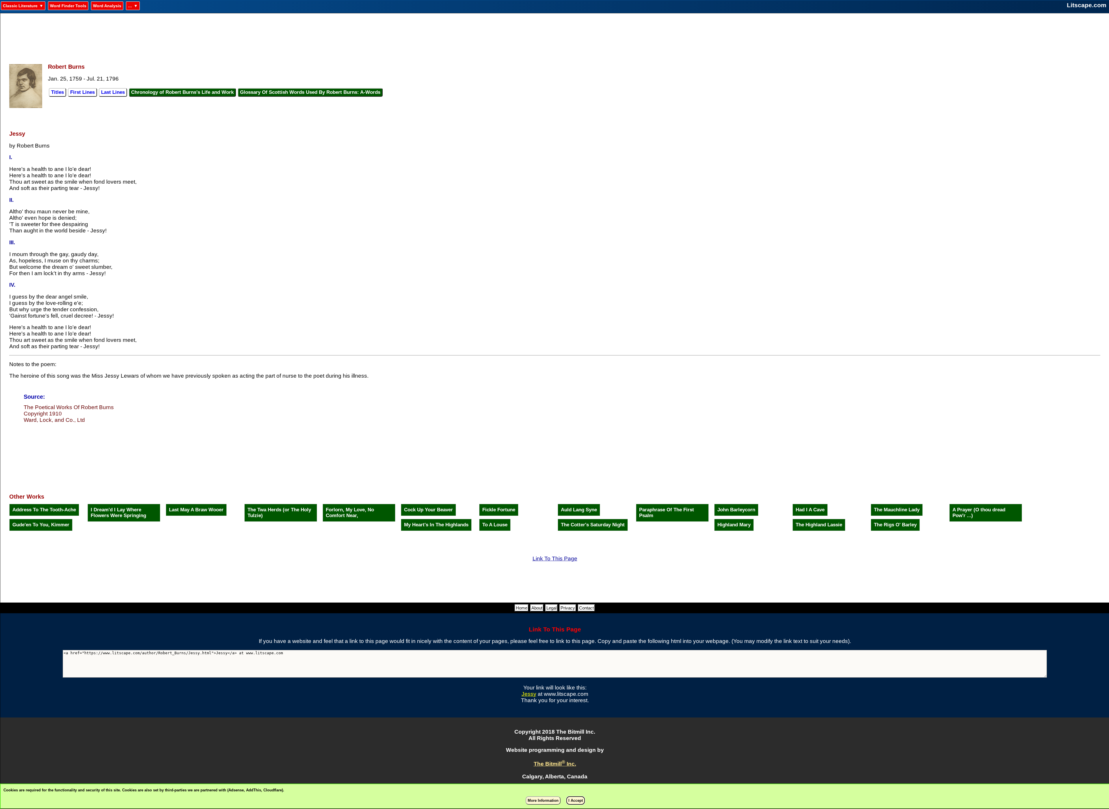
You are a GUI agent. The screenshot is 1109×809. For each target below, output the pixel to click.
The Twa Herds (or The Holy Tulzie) (279, 512)
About (536, 607)
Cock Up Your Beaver (428, 509)
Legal (551, 607)
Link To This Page (555, 559)
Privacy (568, 607)
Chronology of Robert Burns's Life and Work (182, 92)
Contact (586, 607)
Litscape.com (1086, 5)
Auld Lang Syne (579, 509)
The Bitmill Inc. (555, 764)
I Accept (575, 800)
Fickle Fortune (498, 509)
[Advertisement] (555, 35)
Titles (57, 92)
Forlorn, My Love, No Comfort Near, (350, 512)
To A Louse (494, 524)
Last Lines (113, 92)
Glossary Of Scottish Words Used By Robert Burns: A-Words (310, 92)
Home (521, 607)
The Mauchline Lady (897, 509)
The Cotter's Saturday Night (593, 524)
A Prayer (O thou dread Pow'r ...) (978, 512)
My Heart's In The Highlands (436, 524)
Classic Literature (20, 5)
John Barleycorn (736, 509)
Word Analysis (107, 5)
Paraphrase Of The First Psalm (666, 512)
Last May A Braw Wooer (196, 509)
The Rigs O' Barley (895, 524)
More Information (543, 800)
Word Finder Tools (68, 5)
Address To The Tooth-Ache (44, 509)
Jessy (529, 694)
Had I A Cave (810, 509)
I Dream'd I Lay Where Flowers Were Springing (118, 512)
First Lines (82, 92)
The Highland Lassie (819, 524)
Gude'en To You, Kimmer (40, 524)
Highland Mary (734, 524)
